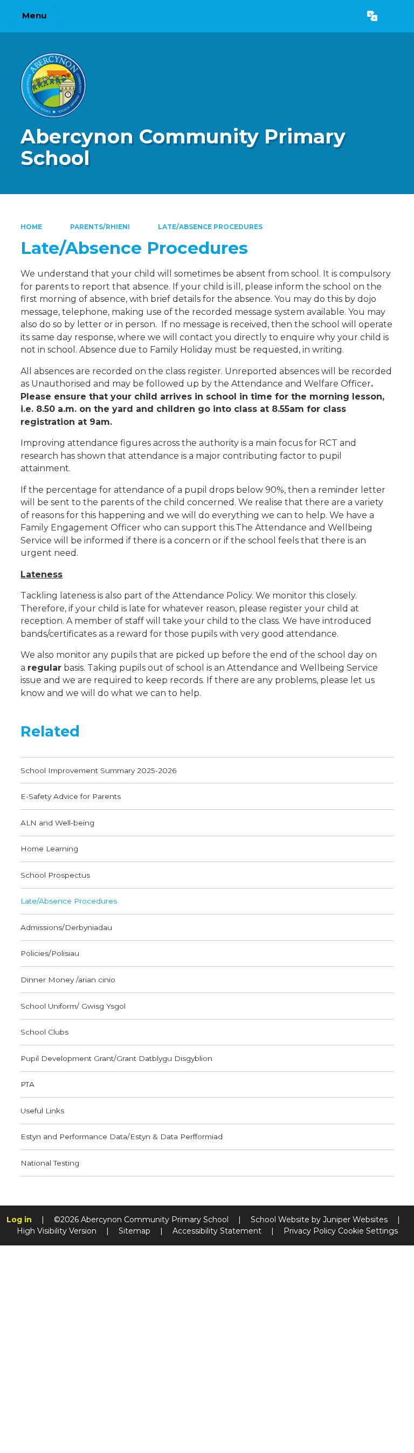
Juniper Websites (355, 1219)
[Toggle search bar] (395, 16)
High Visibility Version (56, 1231)
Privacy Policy (310, 1231)
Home (31, 227)
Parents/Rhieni (100, 227)
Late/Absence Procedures (210, 227)
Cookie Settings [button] (368, 1231)
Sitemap (134, 1231)
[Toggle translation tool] (372, 16)
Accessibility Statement (216, 1231)
